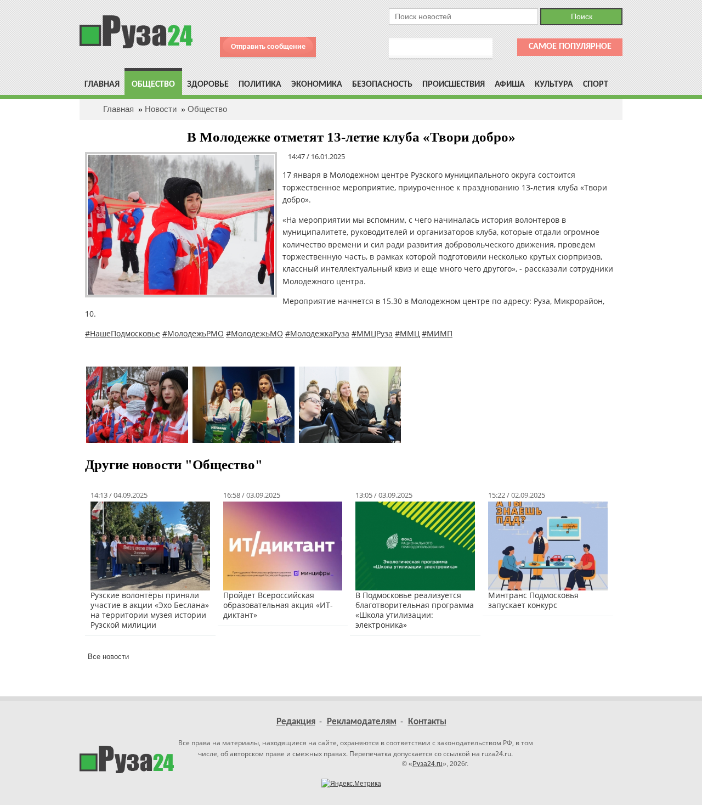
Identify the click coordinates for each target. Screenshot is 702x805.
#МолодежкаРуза (317, 333)
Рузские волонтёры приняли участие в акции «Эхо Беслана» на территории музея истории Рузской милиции (149, 610)
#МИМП (437, 333)
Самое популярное (570, 46)
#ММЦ (407, 333)
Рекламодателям (362, 722)
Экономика (316, 84)
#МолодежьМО (254, 333)
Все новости (108, 656)
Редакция (295, 722)
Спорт (595, 84)
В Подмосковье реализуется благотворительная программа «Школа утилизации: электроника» (414, 610)
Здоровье (208, 84)
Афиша (510, 84)
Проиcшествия (453, 84)
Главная (102, 84)
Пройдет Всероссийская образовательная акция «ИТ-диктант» (278, 605)
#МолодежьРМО (193, 333)
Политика (260, 84)
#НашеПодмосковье (122, 333)
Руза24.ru (427, 764)
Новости (161, 109)
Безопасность (382, 84)
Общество (153, 84)
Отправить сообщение (268, 47)
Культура (554, 84)
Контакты (427, 722)
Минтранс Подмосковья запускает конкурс (533, 600)
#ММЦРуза (372, 333)
